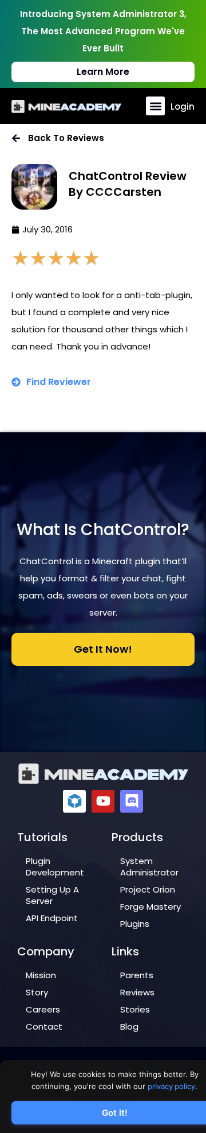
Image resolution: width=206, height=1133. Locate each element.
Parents (136, 975)
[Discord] (131, 801)
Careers (43, 1009)
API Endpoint (52, 918)
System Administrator (149, 866)
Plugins (134, 924)
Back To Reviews (66, 138)
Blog (129, 1026)
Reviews (137, 992)
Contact (44, 1026)
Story (37, 992)
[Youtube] (103, 801)
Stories (135, 1009)
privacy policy (171, 1086)
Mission (41, 975)
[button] (155, 106)
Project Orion (147, 889)
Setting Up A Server (52, 895)
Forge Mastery (150, 907)
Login (183, 107)
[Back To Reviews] (16, 138)
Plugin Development (55, 866)
